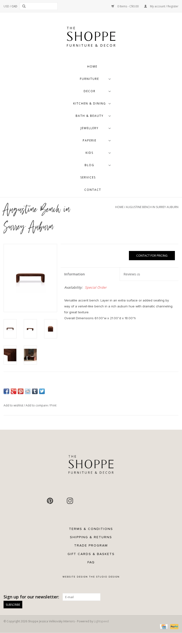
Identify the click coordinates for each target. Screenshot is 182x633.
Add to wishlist (14, 405)
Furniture (89, 79)
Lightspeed (101, 621)
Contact (92, 190)
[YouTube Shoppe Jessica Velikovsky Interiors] (60, 501)
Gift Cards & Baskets (91, 554)
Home (92, 66)
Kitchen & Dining (89, 103)
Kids (89, 153)
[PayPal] (173, 626)
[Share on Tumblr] (35, 391)
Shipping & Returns (91, 537)
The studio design (104, 576)
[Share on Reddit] (28, 391)
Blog (89, 165)
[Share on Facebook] (6, 391)
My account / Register (163, 6)
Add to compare (37, 405)
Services (88, 177)
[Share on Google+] (13, 391)
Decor (90, 91)
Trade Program (91, 545)
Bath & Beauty (90, 116)
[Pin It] (20, 391)
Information (74, 274)
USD (7, 6)
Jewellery (90, 128)
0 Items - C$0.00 (128, 6)
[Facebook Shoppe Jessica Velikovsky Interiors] (40, 501)
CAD (14, 6)
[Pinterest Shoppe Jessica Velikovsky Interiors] (50, 501)
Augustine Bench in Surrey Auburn (152, 207)
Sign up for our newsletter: (31, 596)
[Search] (25, 6)
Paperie (89, 140)
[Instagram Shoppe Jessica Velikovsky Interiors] (70, 501)
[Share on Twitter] (42, 391)
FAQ (91, 562)
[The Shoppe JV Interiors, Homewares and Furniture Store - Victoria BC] (91, 38)
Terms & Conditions (91, 529)
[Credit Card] (163, 626)
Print (53, 405)
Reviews (131, 274)
